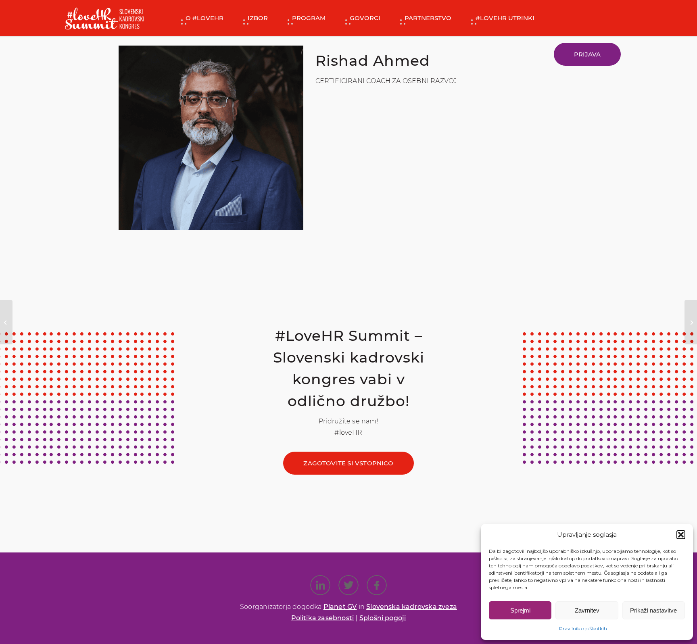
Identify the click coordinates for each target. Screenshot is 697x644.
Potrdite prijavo (348, 404)
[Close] (439, 323)
